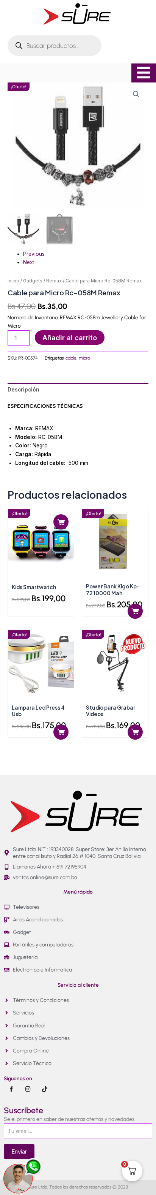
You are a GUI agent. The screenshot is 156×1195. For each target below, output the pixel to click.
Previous (34, 254)
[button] (136, 94)
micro (84, 358)
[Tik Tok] (44, 1089)
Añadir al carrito (69, 337)
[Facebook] (11, 1089)
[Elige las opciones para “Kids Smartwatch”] (61, 521)
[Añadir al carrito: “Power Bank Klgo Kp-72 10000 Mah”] (135, 611)
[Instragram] (28, 1089)
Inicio (13, 281)
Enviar (19, 1151)
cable (71, 358)
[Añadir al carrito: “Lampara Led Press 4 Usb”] (61, 732)
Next (28, 262)
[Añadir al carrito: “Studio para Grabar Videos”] (135, 732)
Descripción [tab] (23, 390)
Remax (54, 281)
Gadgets (32, 281)
